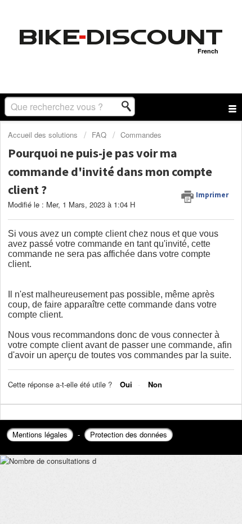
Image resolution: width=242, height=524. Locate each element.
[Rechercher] (129, 106)
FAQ (99, 134)
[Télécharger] (100, 253)
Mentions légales (40, 434)
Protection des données (128, 434)
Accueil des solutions (44, 134)
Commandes (141, 134)
